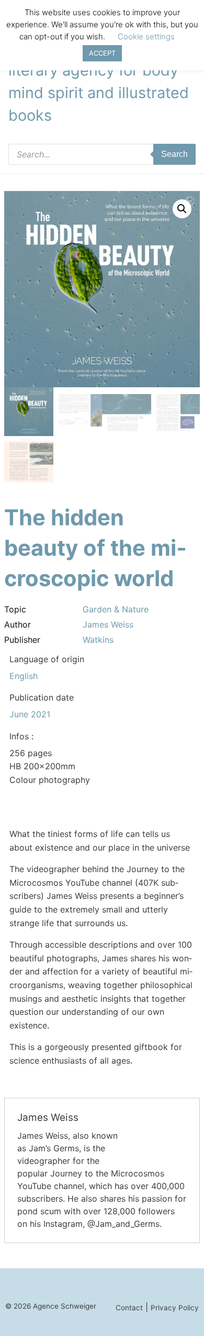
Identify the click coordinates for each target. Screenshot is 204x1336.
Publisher (22, 639)
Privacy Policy (175, 1307)
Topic (15, 609)
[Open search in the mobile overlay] (102, 154)
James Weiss (108, 624)
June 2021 (29, 714)
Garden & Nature (116, 609)
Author (17, 624)
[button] (182, 208)
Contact (129, 1307)
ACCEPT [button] (102, 53)
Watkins (98, 639)
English (23, 676)
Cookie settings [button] (146, 36)
